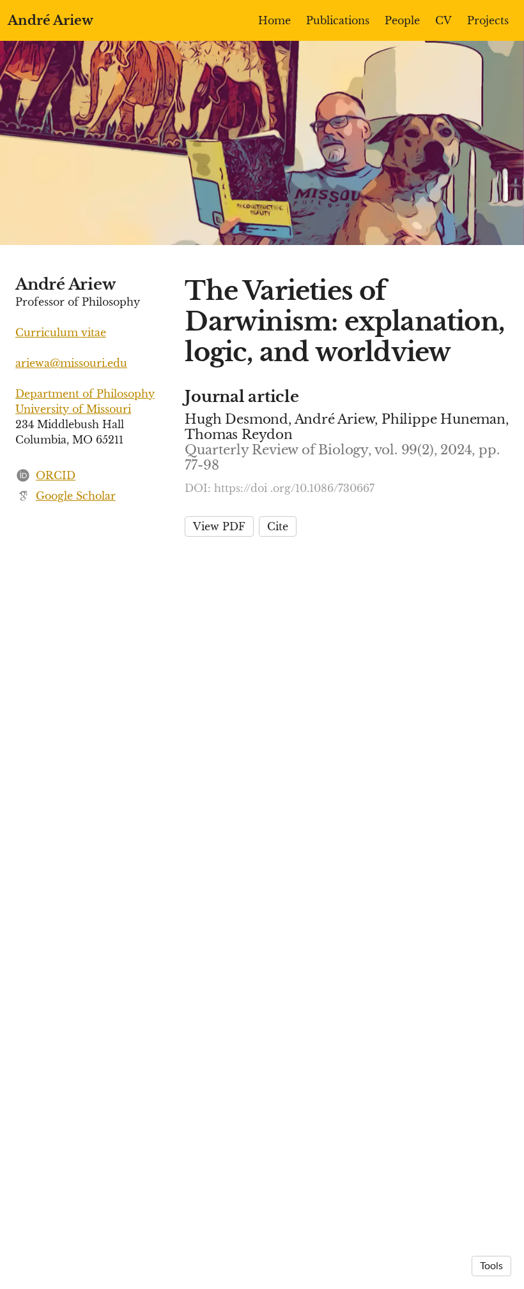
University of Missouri (73, 409)
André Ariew (50, 20)
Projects (488, 20)
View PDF (219, 526)
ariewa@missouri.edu (71, 363)
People (402, 20)
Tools (491, 1266)
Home (274, 20)
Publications (337, 20)
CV (443, 20)
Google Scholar (76, 495)
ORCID (55, 475)
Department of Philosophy (85, 393)
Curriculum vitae (60, 332)
